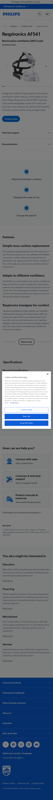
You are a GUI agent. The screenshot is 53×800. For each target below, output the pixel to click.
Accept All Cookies (26, 423)
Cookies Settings (26, 409)
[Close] (47, 374)
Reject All (26, 416)
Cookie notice (14, 403)
